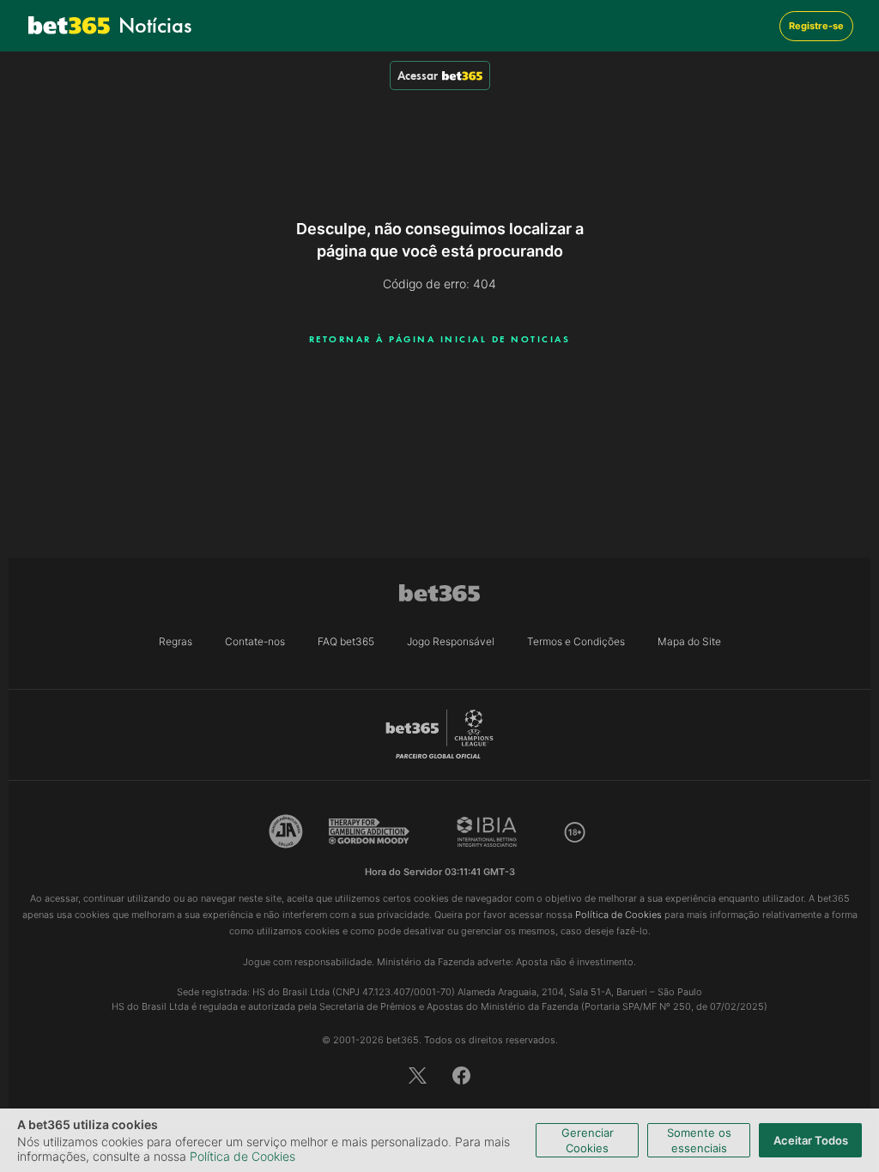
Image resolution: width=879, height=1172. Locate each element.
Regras (175, 641)
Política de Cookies (242, 1156)
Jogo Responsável (450, 641)
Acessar (417, 75)
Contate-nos (255, 641)
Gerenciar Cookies (587, 1140)
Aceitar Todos (810, 1140)
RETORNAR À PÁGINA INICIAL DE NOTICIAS (440, 339)
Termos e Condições (576, 641)
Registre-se (816, 26)
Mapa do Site (689, 641)
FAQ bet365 (346, 641)
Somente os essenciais (699, 1140)
